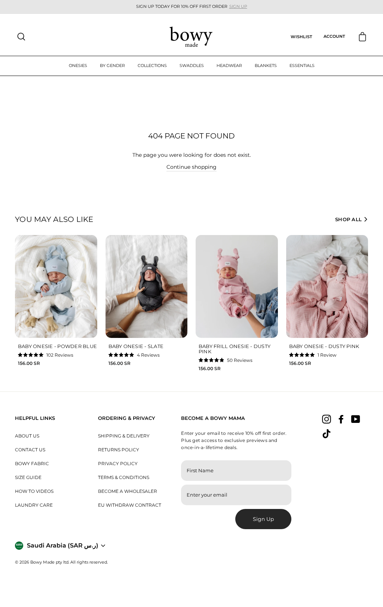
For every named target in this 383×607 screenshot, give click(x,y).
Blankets (266, 65)
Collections (152, 65)
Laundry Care (34, 505)
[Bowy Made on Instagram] (326, 418)
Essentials (302, 65)
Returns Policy (118, 449)
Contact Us (30, 449)
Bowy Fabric (32, 463)
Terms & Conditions (123, 477)
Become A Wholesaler (127, 491)
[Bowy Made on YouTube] (355, 418)
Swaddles (192, 65)
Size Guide (28, 477)
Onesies (78, 65)
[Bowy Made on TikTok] (326, 433)
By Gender (112, 65)
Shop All (348, 219)
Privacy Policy (118, 463)
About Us (27, 436)
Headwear (229, 65)
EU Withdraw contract (129, 505)
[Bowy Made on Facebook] (341, 418)
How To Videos (34, 491)
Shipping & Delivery (124, 436)
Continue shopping (191, 167)
